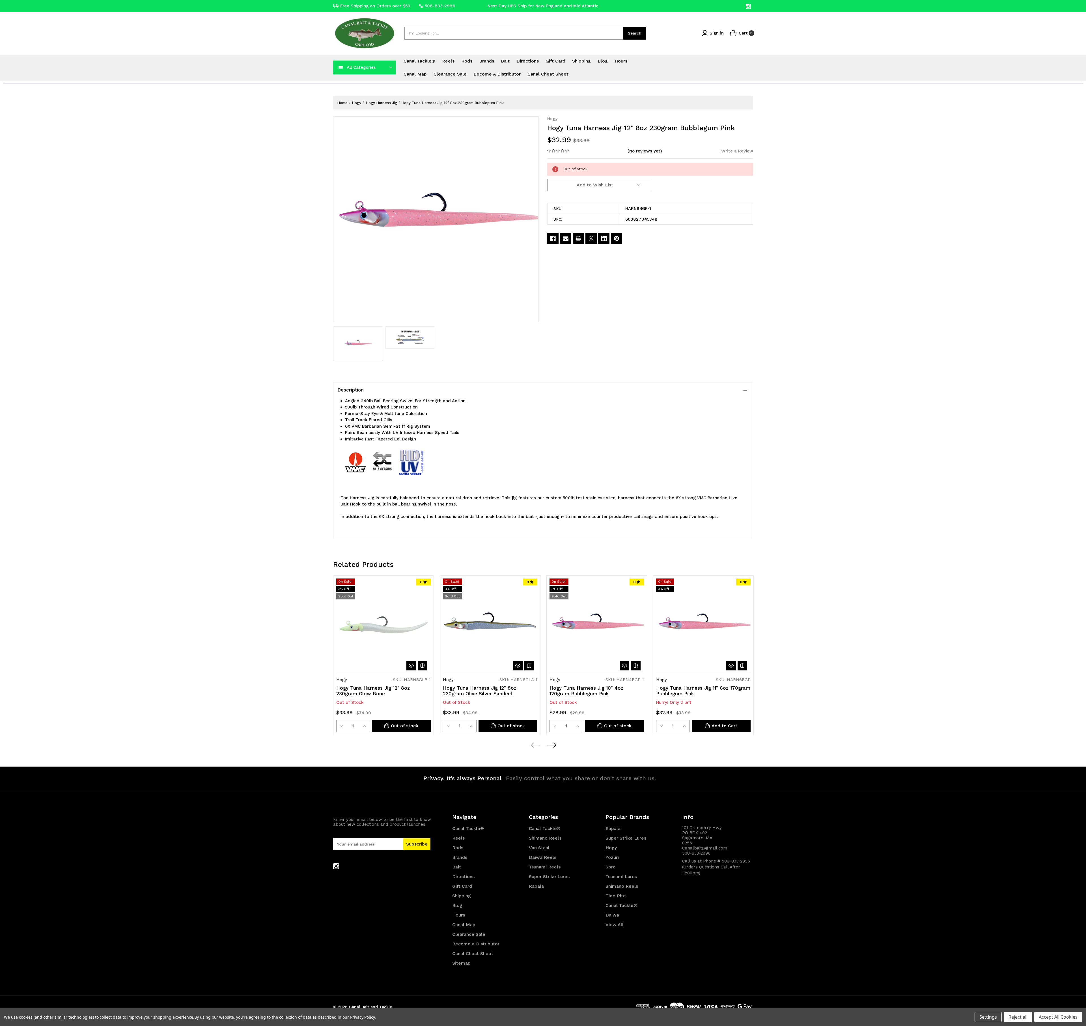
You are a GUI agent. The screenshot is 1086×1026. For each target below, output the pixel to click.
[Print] (578, 238)
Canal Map (415, 74)
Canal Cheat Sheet (547, 74)
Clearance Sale (450, 74)
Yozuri (612, 857)
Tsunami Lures (621, 876)
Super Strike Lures (549, 876)
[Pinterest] (616, 238)
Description (350, 390)
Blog (603, 61)
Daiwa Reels (542, 857)
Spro (611, 867)
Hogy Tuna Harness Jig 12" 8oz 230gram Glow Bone (373, 690)
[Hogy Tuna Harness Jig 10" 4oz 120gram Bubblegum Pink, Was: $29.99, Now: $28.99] (597, 625)
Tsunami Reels (545, 867)
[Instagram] (749, 6)
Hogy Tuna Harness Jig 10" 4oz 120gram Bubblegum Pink (586, 690)
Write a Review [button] (737, 151)
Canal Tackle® (419, 61)
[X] (591, 238)
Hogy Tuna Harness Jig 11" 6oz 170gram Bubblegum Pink (703, 690)
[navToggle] (341, 67)
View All (615, 924)
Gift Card (555, 61)
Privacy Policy (362, 1017)
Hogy (611, 847)
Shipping (581, 61)
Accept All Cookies (1058, 1017)
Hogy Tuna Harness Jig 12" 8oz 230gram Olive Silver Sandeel (479, 690)
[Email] (565, 238)
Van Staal (539, 847)
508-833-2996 (440, 5)
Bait (505, 61)
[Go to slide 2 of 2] (551, 745)
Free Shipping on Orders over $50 (375, 5)
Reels (448, 61)
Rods (466, 61)
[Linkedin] (603, 238)
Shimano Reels (545, 838)
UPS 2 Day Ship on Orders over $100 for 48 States (543, 6)
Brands (486, 61)
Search (634, 33)
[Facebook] (553, 238)
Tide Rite (616, 895)
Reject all (1018, 1017)
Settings (988, 1017)
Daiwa (612, 915)
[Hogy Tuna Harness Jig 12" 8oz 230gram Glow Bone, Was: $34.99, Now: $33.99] (383, 625)
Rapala (536, 886)
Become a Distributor (497, 74)
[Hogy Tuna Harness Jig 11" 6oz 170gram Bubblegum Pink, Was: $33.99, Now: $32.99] (703, 625)
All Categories (361, 67)
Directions (527, 61)
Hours (621, 61)
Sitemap (461, 963)
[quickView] (411, 665)
